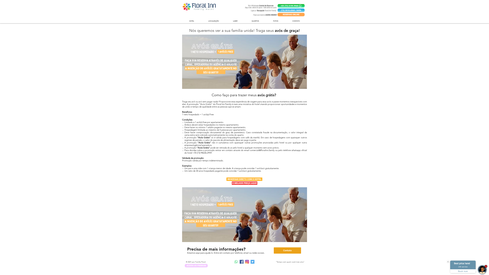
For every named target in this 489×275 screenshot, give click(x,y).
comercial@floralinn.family (262, 150)
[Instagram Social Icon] (247, 262)
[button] (291, 10)
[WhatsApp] (236, 262)
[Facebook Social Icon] (241, 262)
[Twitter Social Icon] (252, 262)
